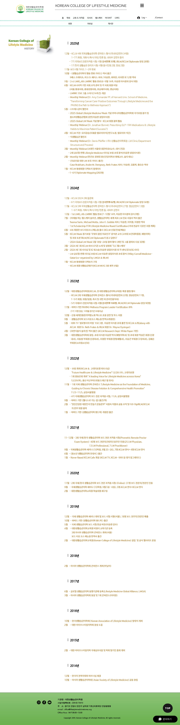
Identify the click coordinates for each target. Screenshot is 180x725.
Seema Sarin (73, 222)
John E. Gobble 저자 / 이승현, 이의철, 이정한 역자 (122, 222)
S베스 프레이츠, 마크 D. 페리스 (81, 77)
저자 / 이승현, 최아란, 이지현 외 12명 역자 (117, 77)
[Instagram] (39, 702)
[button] (141, 6)
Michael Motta (91, 222)
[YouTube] (49, 702)
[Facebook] (44, 702)
